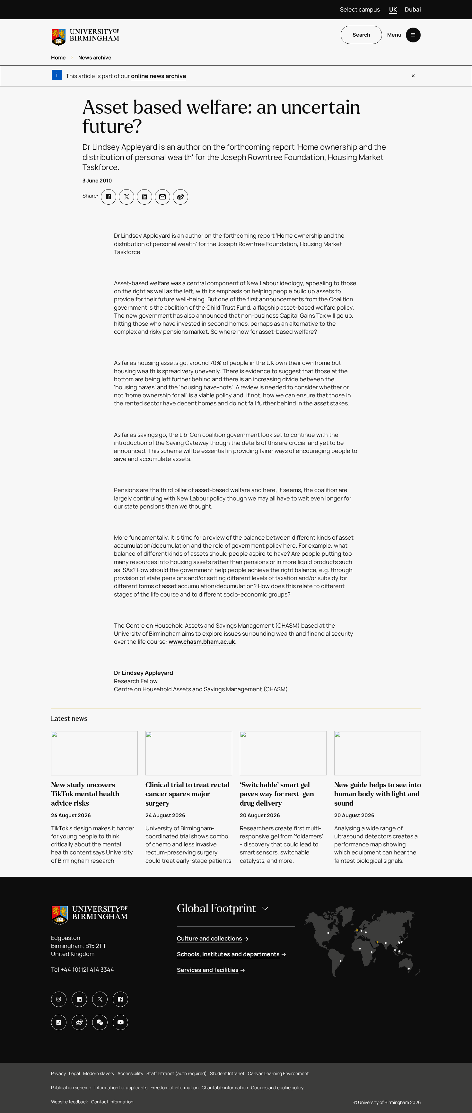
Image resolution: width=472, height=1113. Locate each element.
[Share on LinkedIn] (144, 197)
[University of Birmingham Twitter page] (100, 999)
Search (361, 35)
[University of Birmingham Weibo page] (79, 1022)
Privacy (58, 1073)
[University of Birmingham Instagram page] (58, 999)
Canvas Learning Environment (278, 1073)
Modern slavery (98, 1073)
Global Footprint (216, 908)
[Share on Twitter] (126, 197)
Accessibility (130, 1073)
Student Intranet (227, 1073)
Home (58, 57)
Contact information (112, 1102)
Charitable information (225, 1087)
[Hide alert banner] (413, 76)
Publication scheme (71, 1087)
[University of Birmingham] (85, 35)
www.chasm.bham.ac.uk (202, 641)
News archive (94, 57)
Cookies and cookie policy (277, 1087)
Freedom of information (174, 1087)
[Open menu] (413, 35)
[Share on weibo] (180, 197)
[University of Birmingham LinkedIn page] (79, 999)
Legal (74, 1073)
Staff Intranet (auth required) (176, 1073)
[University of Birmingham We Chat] (100, 1022)
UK (393, 9)
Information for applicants (120, 1087)
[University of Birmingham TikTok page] (58, 1022)
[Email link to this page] (162, 197)
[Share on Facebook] (108, 197)
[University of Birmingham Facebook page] (120, 999)
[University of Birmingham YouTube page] (120, 1022)
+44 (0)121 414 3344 (87, 969)
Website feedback (69, 1102)
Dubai (413, 9)
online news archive (158, 76)
